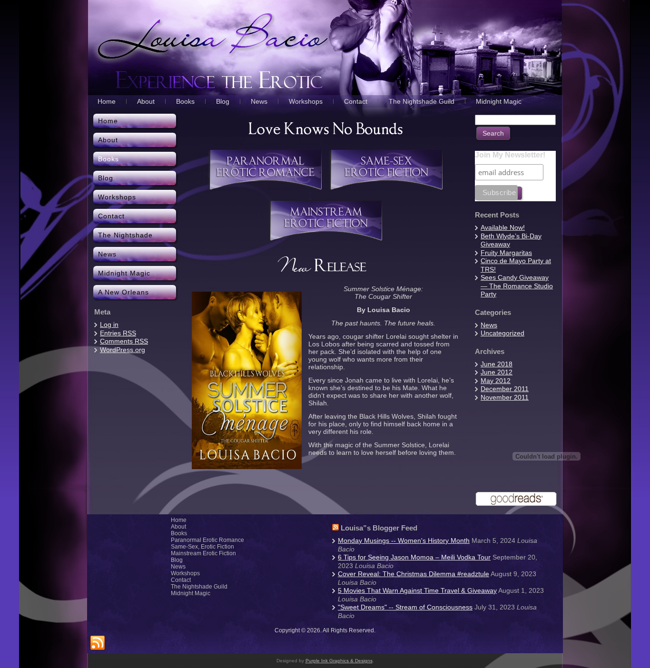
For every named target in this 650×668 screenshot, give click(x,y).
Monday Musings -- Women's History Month (404, 540)
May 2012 (496, 380)
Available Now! (503, 227)
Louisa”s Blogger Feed (379, 528)
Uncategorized (502, 333)
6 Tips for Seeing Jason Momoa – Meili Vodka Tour (414, 557)
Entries (118, 333)
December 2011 (505, 389)
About (178, 526)
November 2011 (505, 397)
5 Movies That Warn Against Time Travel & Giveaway (417, 590)
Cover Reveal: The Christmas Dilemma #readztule (413, 574)
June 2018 (496, 364)
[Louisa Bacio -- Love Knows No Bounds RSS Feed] (97, 643)
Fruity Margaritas (506, 252)
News (489, 325)
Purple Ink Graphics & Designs (339, 660)
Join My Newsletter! (510, 155)
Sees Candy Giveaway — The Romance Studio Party (517, 286)
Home (179, 520)
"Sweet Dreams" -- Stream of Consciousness (405, 607)
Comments (124, 341)
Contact (181, 580)
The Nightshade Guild (199, 586)
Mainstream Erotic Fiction (203, 553)
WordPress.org (122, 350)
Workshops (185, 573)
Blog (177, 560)
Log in (109, 324)
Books (179, 533)
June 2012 (496, 372)
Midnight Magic (190, 593)
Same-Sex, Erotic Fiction (202, 546)
